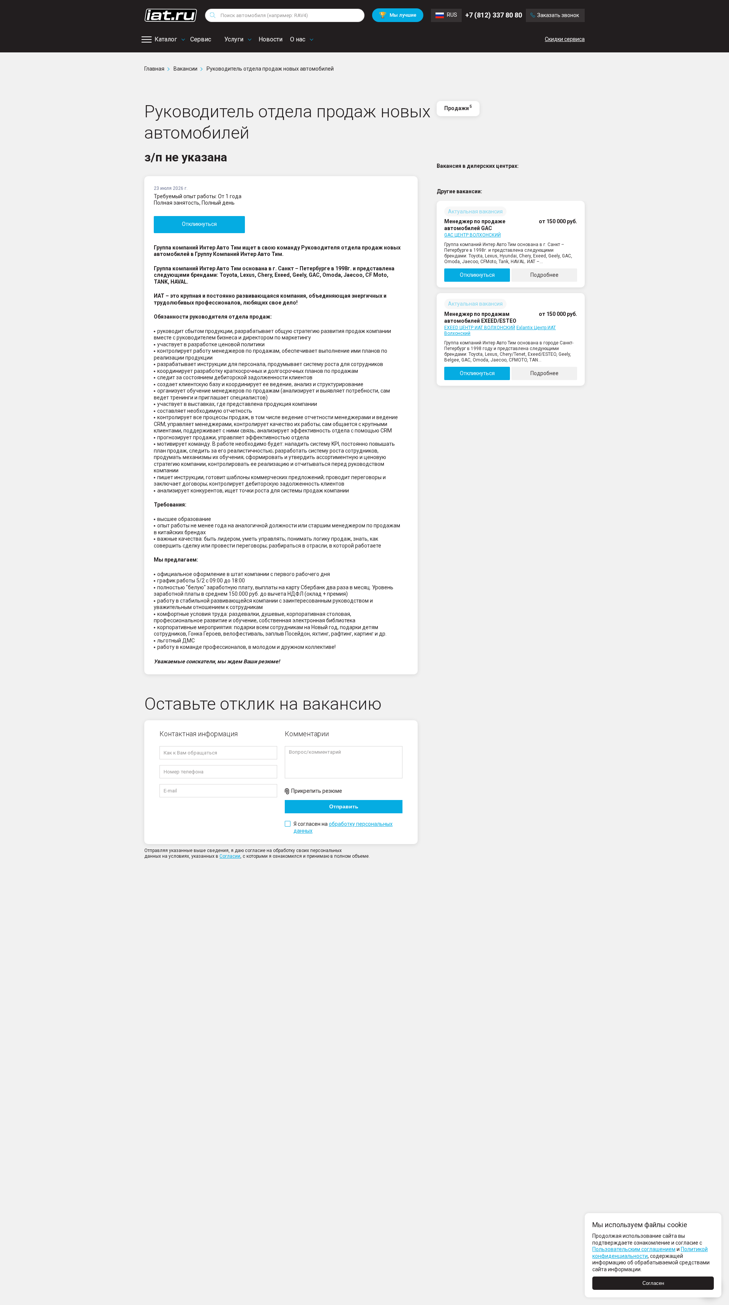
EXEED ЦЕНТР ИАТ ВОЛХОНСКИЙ (479, 327)
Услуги (233, 39)
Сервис (200, 39)
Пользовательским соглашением (633, 1249)
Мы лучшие (398, 15)
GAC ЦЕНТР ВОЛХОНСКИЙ (472, 235)
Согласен (653, 1283)
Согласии (229, 856)
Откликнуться (199, 224)
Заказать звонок (558, 15)
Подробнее (544, 275)
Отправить (343, 806)
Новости (270, 39)
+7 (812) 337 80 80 (493, 15)
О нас (297, 39)
